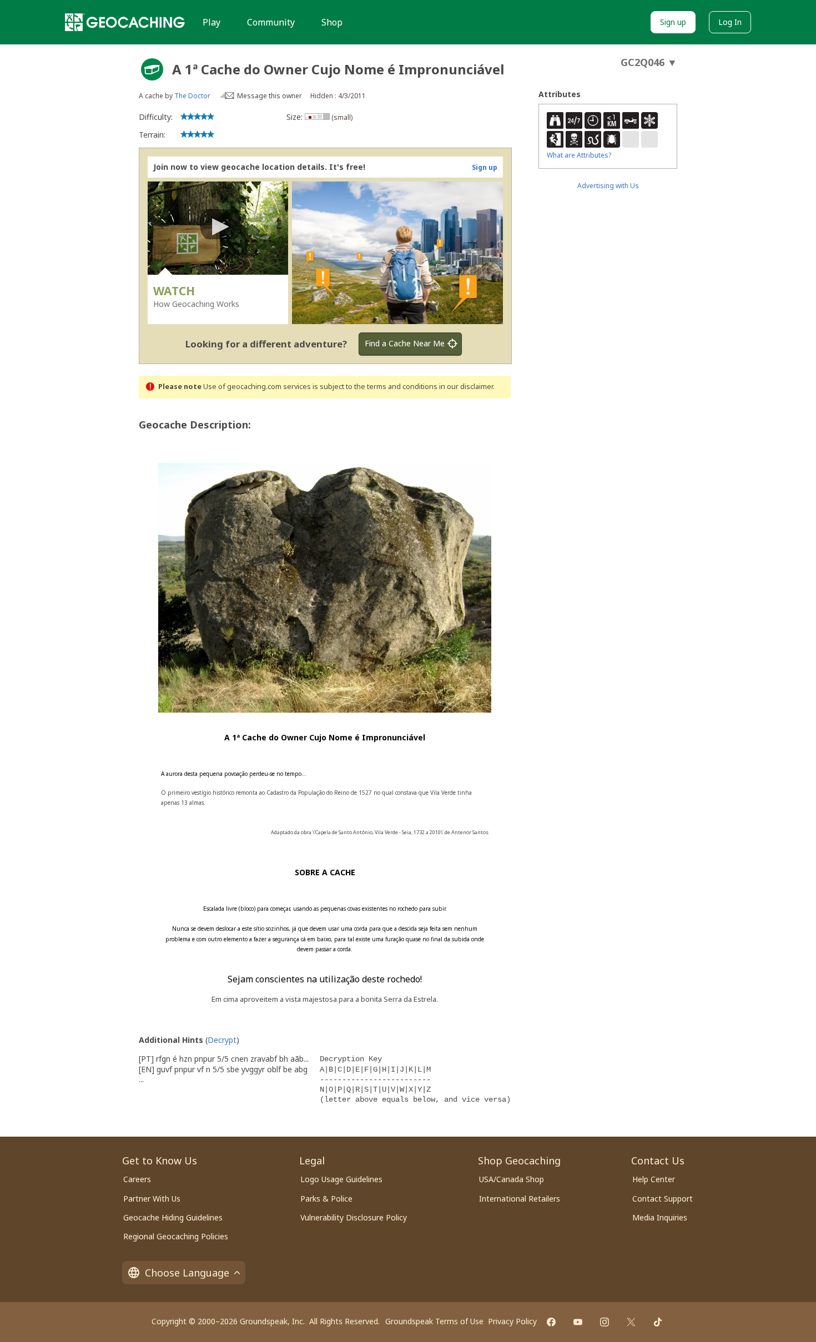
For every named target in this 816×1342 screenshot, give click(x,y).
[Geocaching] (125, 22)
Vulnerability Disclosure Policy (353, 1217)
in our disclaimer (466, 386)
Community (271, 22)
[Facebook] (551, 1322)
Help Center (653, 1179)
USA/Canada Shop (511, 1179)
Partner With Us (151, 1198)
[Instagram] (604, 1322)
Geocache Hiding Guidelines (173, 1217)
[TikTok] (657, 1322)
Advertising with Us (608, 185)
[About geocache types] (152, 69)
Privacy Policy (512, 1321)
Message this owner (269, 95)
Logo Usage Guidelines (341, 1179)
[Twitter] (631, 1322)
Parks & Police (326, 1198)
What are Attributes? (579, 155)
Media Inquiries (659, 1217)
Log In (730, 22)
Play (211, 22)
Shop (331, 22)
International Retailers (519, 1198)
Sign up (673, 22)
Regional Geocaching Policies (175, 1236)
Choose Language (187, 1272)
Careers (137, 1179)
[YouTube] (578, 1322)
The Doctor (192, 95)
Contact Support (662, 1198)
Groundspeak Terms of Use (434, 1321)
